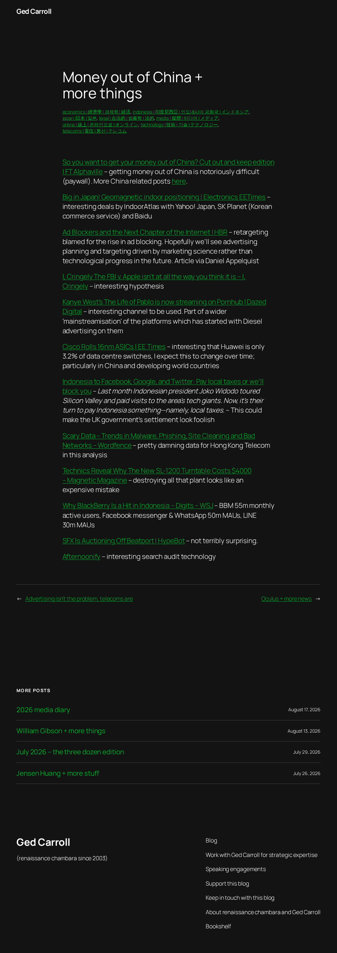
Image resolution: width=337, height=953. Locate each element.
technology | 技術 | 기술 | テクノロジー (179, 124)
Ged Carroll (34, 11)
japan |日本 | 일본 (80, 118)
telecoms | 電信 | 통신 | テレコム (95, 131)
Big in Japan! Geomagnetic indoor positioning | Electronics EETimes (164, 196)
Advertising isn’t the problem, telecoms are (79, 598)
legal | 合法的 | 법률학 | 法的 (126, 118)
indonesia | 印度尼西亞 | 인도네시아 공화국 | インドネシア (191, 112)
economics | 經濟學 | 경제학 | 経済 (96, 112)
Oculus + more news (286, 598)
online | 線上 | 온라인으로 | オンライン (100, 124)
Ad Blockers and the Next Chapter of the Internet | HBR (145, 232)
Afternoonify (82, 556)
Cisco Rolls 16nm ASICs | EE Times (114, 346)
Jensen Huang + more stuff (57, 773)
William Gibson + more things (60, 731)
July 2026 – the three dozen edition (70, 752)
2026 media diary (43, 710)
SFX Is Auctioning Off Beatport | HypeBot (124, 540)
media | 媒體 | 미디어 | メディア (187, 118)
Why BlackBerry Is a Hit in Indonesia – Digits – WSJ (138, 505)
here (179, 181)
